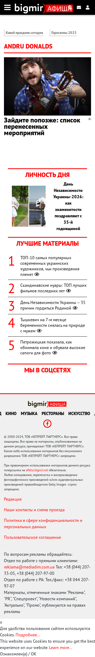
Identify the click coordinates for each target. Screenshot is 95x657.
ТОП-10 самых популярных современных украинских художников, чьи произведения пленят (49, 266)
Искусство (79, 413)
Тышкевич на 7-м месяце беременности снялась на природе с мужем (52, 325)
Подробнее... (28, 634)
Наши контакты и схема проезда (34, 509)
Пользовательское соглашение (32, 537)
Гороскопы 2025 (64, 32)
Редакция (13, 499)
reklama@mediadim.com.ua (29, 567)
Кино (11, 413)
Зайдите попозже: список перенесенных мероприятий (42, 126)
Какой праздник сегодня (24, 32)
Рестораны (53, 413)
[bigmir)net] (30, 7)
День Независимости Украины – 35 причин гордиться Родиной (53, 305)
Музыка (29, 413)
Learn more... (60, 647)
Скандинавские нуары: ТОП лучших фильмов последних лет (53, 288)
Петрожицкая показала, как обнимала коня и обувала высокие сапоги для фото (52, 347)
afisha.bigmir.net (37, 470)
